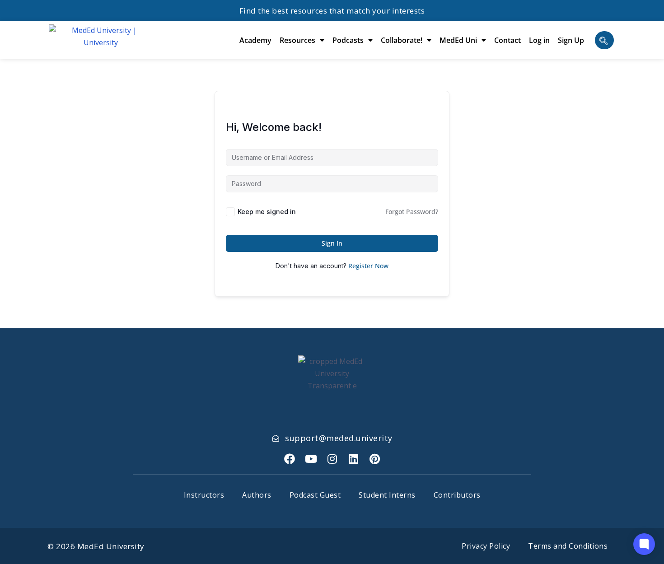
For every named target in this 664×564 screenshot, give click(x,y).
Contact (507, 40)
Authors (256, 495)
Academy (255, 40)
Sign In (332, 243)
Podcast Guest (315, 495)
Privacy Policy (486, 546)
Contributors (457, 495)
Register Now (368, 265)
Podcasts (348, 40)
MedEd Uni (458, 40)
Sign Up (571, 40)
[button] (604, 40)
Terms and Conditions (568, 546)
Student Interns (387, 495)
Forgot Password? (411, 211)
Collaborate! (401, 40)
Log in (539, 40)
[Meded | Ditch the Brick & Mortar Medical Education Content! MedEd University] (101, 40)
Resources (297, 40)
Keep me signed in (267, 211)
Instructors (204, 495)
